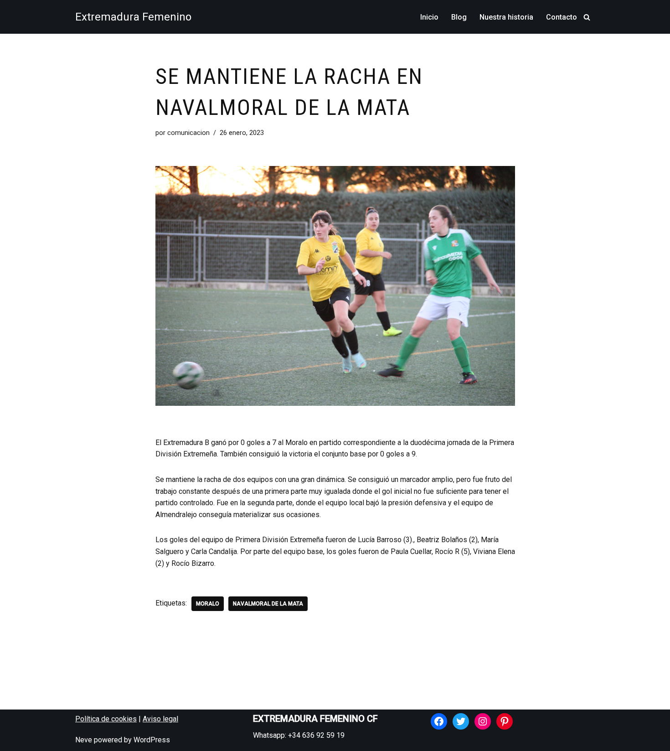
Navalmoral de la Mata (268, 604)
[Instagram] (482, 721)
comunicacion (188, 133)
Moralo (207, 604)
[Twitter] (461, 721)
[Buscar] (586, 17)
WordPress (152, 739)
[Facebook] (439, 721)
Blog (459, 17)
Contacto (561, 17)
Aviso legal (160, 719)
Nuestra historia (506, 17)
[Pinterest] (504, 721)
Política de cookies (106, 719)
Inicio (429, 17)
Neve (83, 739)
